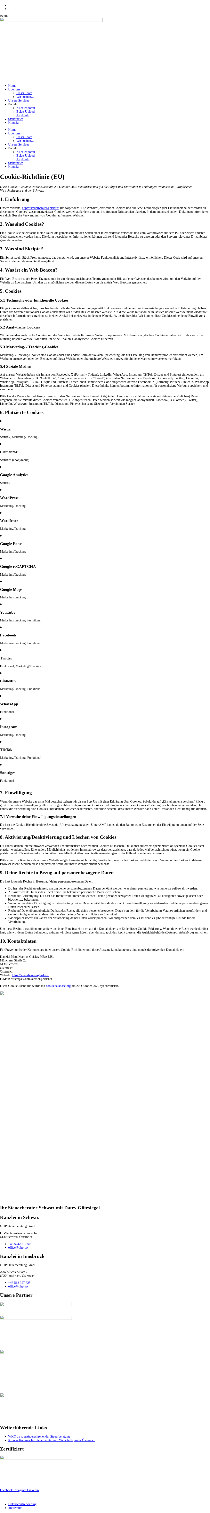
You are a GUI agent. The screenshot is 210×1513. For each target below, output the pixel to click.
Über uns (14, 89)
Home (12, 85)
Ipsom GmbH (35, 1497)
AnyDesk (22, 115)
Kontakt (13, 122)
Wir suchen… (25, 96)
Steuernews (15, 119)
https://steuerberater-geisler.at (40, 208)
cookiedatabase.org (58, 986)
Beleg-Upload (25, 111)
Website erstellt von (12, 1497)
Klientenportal (25, 108)
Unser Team (24, 93)
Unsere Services (18, 100)
